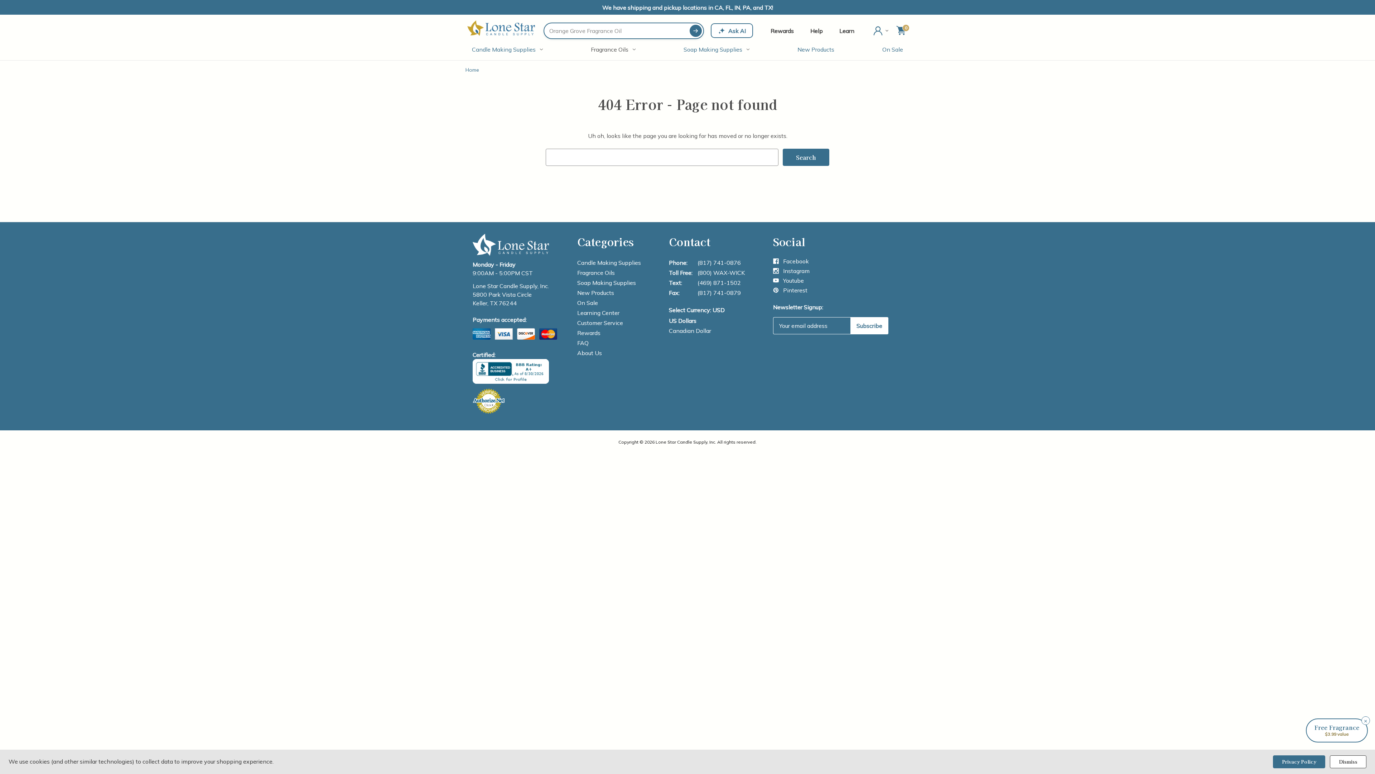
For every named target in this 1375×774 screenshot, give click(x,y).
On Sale (892, 49)
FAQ (583, 343)
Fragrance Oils (609, 49)
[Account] (881, 30)
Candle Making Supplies (504, 49)
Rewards (782, 30)
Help (816, 30)
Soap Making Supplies (713, 49)
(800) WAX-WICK (721, 272)
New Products (815, 49)
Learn (846, 30)
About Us (589, 353)
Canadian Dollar (690, 330)
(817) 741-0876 (719, 262)
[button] (1337, 730)
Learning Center (598, 312)
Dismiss (1348, 761)
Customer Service (600, 322)
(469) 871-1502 (719, 282)
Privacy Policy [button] (1299, 761)
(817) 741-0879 (719, 292)
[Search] (696, 31)
